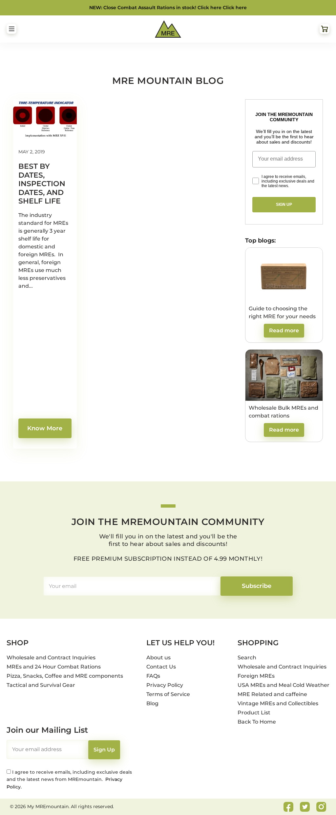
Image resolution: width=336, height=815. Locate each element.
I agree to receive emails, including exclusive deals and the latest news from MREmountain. (69, 779)
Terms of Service (168, 694)
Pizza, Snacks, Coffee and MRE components (65, 676)
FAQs (153, 676)
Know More (44, 428)
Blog (152, 703)
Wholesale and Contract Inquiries (51, 657)
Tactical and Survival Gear (41, 685)
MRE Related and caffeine (272, 694)
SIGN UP (284, 204)
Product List (254, 712)
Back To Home (257, 722)
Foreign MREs (256, 676)
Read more (284, 330)
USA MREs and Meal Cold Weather (283, 685)
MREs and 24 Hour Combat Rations (54, 667)
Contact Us (161, 667)
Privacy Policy (164, 685)
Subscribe (256, 586)
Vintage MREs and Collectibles (278, 703)
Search (247, 657)
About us (158, 657)
